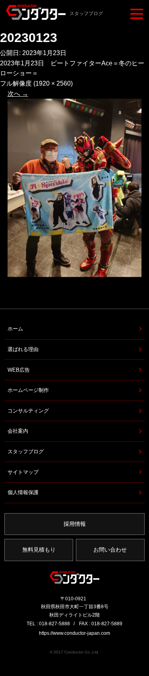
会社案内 (18, 431)
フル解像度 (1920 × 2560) (36, 83)
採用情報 (75, 524)
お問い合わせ (110, 549)
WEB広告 (19, 370)
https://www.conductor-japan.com (74, 633)
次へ (18, 93)
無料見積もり (39, 549)
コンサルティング (28, 411)
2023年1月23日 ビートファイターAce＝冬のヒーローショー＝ (72, 68)
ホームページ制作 (28, 390)
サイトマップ (23, 472)
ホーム (15, 329)
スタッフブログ (26, 451)
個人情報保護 (23, 492)
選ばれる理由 (23, 349)
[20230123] (75, 188)
